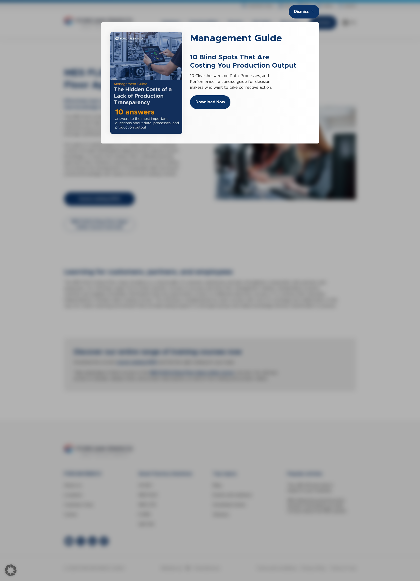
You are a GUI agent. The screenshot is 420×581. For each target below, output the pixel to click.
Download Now (210, 102)
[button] (10, 570)
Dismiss (301, 11)
